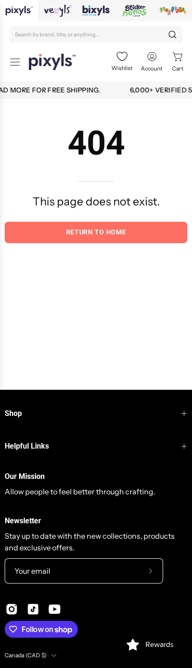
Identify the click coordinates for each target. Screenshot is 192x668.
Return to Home (96, 232)
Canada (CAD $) (26, 655)
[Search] (172, 34)
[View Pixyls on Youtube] (55, 609)
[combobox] (96, 34)
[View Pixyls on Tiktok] (33, 609)
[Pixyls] (52, 62)
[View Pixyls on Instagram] (12, 609)
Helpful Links (27, 446)
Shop (13, 413)
